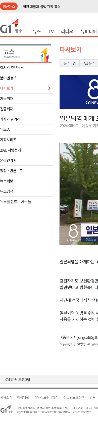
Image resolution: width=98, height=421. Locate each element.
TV (51, 31)
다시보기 (6, 88)
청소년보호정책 (73, 397)
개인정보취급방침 (46, 397)
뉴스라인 (70, 63)
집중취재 (6, 108)
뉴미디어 (89, 31)
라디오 (67, 31)
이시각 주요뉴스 (12, 67)
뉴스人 (5, 129)
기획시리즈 (8, 139)
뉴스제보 (6, 180)
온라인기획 (8, 160)
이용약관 (23, 397)
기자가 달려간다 (12, 119)
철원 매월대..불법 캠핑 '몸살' (42, 6)
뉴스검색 (6, 191)
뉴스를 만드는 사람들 (15, 201)
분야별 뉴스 (8, 77)
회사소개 (6, 397)
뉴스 (37, 31)
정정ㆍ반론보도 (11, 170)
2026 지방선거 (10, 150)
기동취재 (6, 98)
